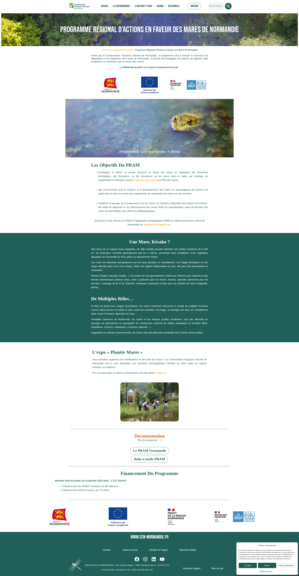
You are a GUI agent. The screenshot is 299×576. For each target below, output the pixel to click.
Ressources (174, 6)
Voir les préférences (286, 565)
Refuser (267, 565)
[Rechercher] (228, 6)
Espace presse (130, 550)
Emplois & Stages (159, 550)
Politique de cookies (266, 571)
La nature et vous (143, 6)
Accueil (104, 6)
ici (160, 440)
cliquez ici (161, 373)
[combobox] (216, 6)
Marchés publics (188, 550)
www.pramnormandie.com (157, 224)
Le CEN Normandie (121, 6)
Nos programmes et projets (121, 50)
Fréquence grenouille (144, 180)
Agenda (160, 6)
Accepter (247, 565)
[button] (106, 6)
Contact (107, 550)
